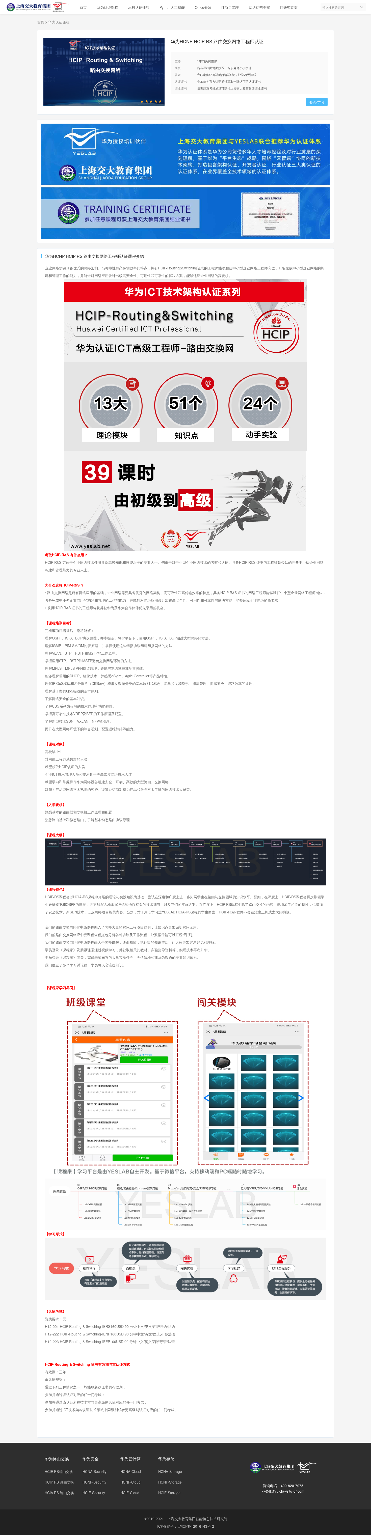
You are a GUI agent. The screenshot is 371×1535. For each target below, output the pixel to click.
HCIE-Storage (169, 1492)
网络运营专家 (259, 7)
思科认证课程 (138, 7)
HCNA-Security (95, 1471)
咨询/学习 (316, 101)
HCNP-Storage (170, 1482)
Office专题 (203, 7)
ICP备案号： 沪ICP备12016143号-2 (185, 1526)
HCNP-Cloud (130, 1482)
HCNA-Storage (170, 1471)
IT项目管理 (230, 7)
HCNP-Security (94, 1482)
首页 (83, 7)
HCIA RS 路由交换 (59, 1492)
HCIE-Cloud (129, 1492)
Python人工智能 (172, 7)
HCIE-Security (94, 1492)
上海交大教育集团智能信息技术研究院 (197, 1518)
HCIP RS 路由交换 (59, 1482)
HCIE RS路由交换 (59, 1471)
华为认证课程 (107, 7)
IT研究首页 (289, 7)
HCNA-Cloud (130, 1471)
